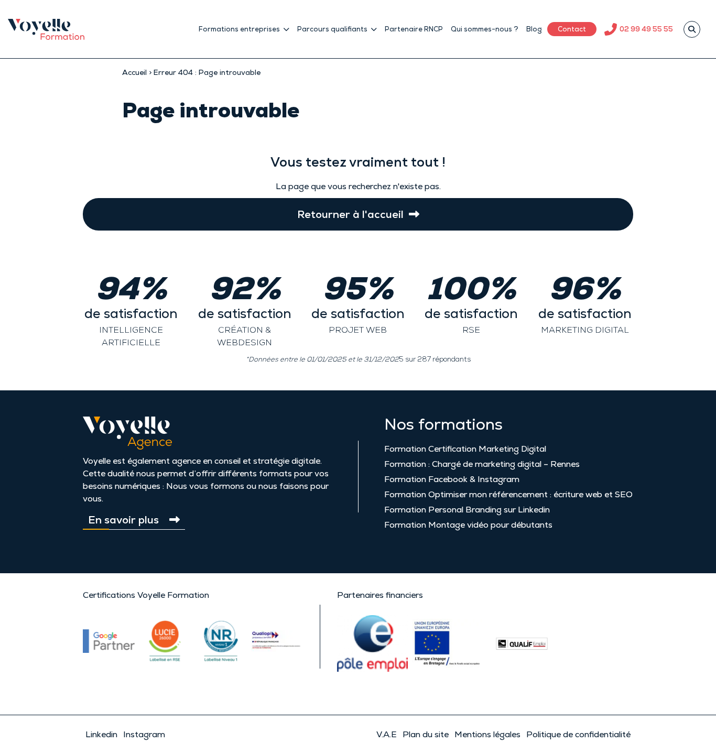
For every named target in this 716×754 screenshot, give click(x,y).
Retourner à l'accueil (350, 214)
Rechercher (692, 29)
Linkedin (101, 734)
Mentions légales (487, 734)
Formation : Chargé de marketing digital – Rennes (482, 463)
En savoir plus (123, 520)
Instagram (144, 734)
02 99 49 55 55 (646, 29)
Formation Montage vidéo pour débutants (468, 524)
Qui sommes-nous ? (484, 29)
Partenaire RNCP (414, 29)
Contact (572, 29)
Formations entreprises (239, 29)
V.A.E (386, 734)
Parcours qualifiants (332, 29)
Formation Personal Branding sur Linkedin (467, 509)
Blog (534, 29)
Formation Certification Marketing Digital (465, 448)
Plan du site (426, 734)
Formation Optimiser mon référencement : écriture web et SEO (508, 494)
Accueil (134, 72)
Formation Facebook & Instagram (451, 479)
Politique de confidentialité (578, 734)
